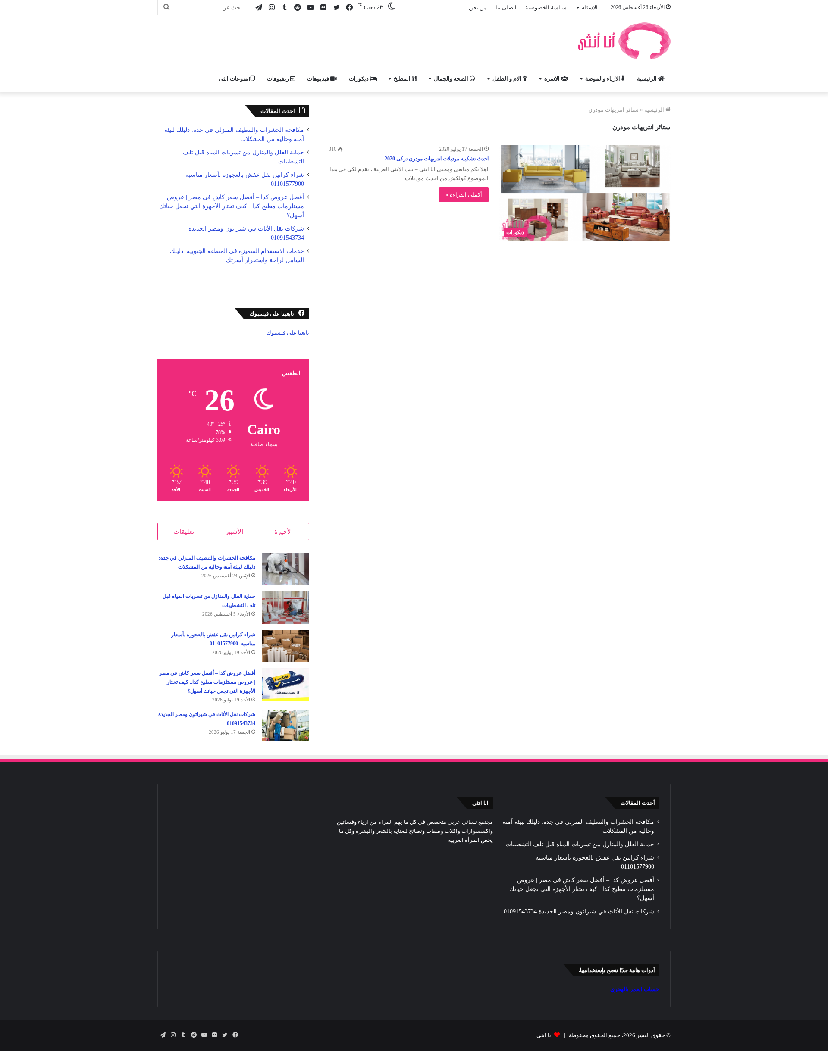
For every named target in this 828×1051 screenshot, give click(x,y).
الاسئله (590, 7)
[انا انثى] (623, 40)
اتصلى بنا (506, 7)
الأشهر (234, 531)
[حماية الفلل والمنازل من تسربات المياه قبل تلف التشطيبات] (285, 607)
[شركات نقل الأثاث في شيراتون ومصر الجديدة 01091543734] (285, 725)
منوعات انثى (234, 78)
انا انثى (544, 1035)
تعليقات (183, 531)
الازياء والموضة (603, 78)
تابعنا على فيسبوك (288, 332)
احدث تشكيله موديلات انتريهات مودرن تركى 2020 (437, 159)
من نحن (478, 7)
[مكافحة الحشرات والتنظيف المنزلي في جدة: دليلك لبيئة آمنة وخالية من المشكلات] (285, 569)
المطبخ (403, 78)
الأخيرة (283, 531)
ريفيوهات (278, 78)
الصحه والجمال (452, 78)
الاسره (552, 78)
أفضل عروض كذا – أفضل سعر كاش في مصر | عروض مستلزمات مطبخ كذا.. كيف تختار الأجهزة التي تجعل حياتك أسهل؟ (231, 206)
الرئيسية (647, 78)
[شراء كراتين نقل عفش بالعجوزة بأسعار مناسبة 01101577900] (285, 646)
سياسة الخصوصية (546, 7)
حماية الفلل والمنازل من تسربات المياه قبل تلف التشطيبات (579, 844)
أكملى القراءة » (463, 194)
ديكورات (359, 78)
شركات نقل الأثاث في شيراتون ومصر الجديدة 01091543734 (579, 911)
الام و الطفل (507, 78)
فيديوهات (318, 78)
